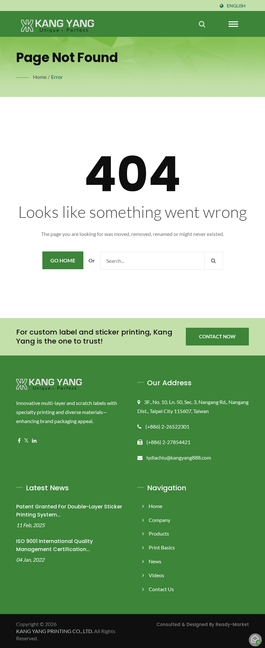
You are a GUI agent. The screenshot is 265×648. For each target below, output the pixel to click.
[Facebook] (19, 440)
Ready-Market (232, 624)
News (155, 561)
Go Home (62, 260)
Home (40, 77)
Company (159, 520)
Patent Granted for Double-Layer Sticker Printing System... (69, 510)
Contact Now (217, 336)
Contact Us (161, 589)
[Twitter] (26, 440)
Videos (156, 575)
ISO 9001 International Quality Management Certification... (54, 545)
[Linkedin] (34, 440)
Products (159, 533)
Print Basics (162, 547)
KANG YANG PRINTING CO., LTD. (54, 631)
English (236, 5)
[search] (202, 24)
